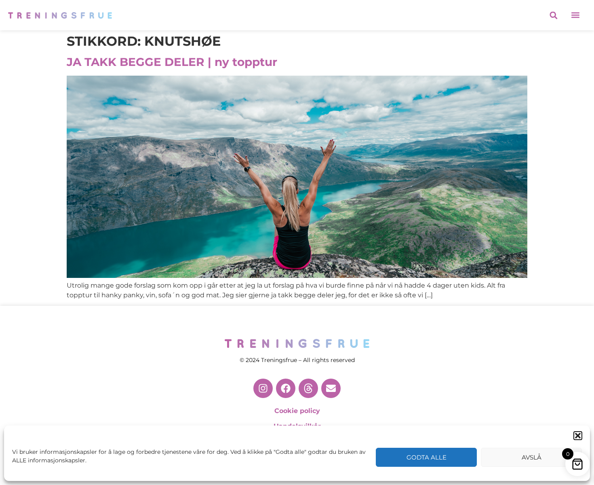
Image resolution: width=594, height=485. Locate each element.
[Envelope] (331, 388)
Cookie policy (297, 411)
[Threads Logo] (308, 388)
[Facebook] (285, 388)
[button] (578, 436)
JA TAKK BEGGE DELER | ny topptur (172, 62)
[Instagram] (263, 388)
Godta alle (427, 457)
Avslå (531, 457)
